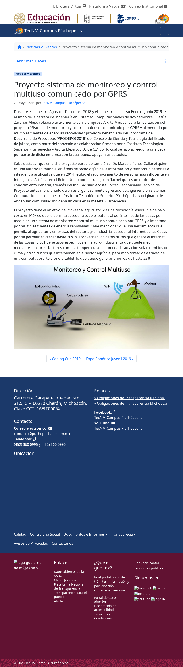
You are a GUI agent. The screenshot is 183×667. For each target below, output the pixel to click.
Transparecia (122, 534)
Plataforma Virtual (105, 6)
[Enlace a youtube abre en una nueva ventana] (142, 598)
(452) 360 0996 (54, 444)
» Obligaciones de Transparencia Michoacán (131, 403)
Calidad (20, 534)
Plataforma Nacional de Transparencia (69, 586)
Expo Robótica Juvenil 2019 (108, 358)
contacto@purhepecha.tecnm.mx (42, 433)
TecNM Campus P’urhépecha (118, 417)
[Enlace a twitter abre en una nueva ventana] (160, 588)
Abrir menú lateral (32, 61)
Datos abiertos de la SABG (69, 573)
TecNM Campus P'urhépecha (53, 31)
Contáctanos (62, 543)
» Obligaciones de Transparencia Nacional (129, 397)
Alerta (58, 601)
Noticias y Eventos (41, 47)
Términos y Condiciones (103, 616)
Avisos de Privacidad (31, 543)
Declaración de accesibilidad (105, 608)
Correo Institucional (146, 6)
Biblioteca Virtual (68, 6)
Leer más (118, 590)
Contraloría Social (45, 534)
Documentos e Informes (84, 534)
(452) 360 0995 (26, 444)
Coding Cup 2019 (66, 358)
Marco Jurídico (65, 580)
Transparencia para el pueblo (70, 595)
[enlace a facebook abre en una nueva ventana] (143, 588)
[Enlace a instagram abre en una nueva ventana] (144, 593)
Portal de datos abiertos (105, 599)
